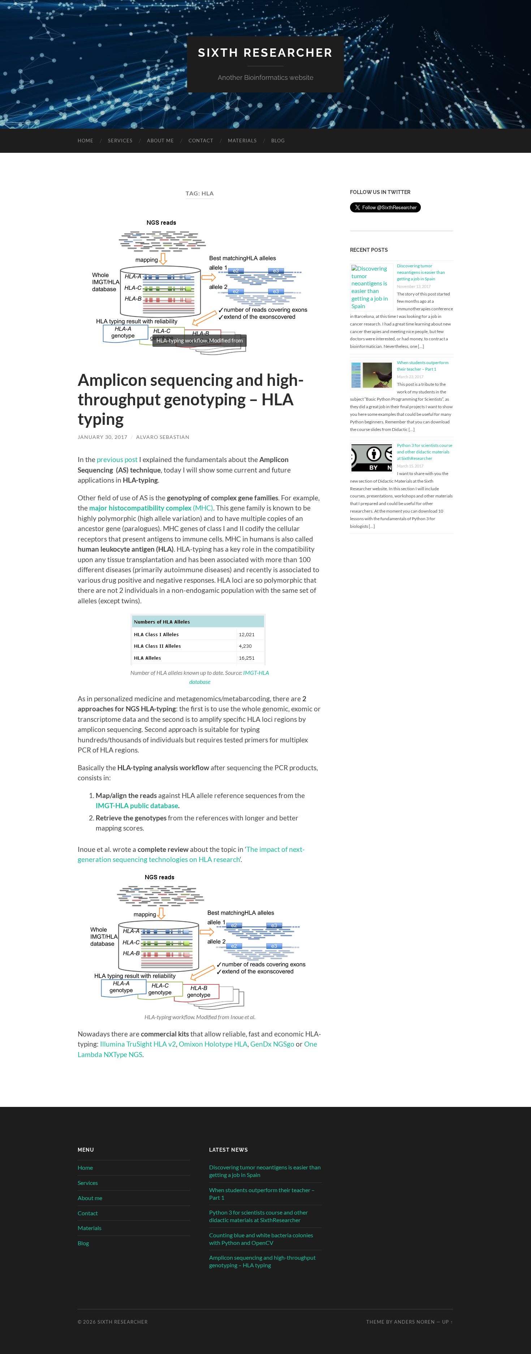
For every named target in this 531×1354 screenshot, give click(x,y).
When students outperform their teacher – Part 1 (262, 1193)
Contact (201, 140)
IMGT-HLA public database (137, 805)
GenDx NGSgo (272, 1044)
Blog (278, 140)
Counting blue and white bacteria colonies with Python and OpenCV (261, 1239)
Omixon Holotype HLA (213, 1044)
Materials (242, 140)
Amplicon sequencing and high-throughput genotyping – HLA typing (191, 399)
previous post (117, 459)
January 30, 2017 (103, 437)
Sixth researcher (265, 52)
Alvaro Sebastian (163, 437)
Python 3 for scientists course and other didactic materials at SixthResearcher (424, 452)
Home (86, 140)
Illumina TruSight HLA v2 (138, 1044)
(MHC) (151, 508)
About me (160, 140)
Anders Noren (414, 1322)
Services (120, 140)
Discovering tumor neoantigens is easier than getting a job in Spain (421, 272)
